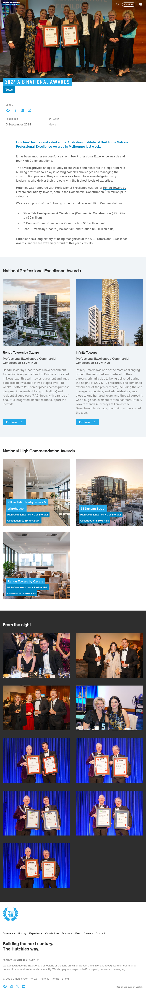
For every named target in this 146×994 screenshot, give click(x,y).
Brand (65, 978)
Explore (11, 422)
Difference (9, 933)
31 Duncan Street (34, 223)
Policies (44, 978)
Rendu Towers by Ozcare (39, 229)
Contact (100, 933)
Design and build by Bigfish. (129, 987)
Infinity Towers (42, 192)
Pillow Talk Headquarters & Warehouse (48, 213)
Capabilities (52, 933)
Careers (88, 933)
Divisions (67, 933)
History (22, 933)
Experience (35, 933)
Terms (55, 978)
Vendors (128, 4)
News (52, 124)
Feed (78, 933)
